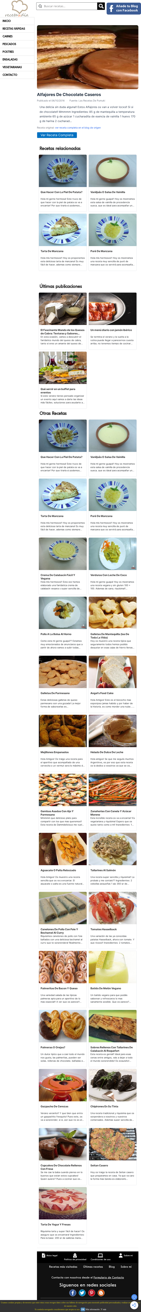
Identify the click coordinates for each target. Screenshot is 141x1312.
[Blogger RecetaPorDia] (102, 1292)
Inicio (7, 21)
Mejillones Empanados (55, 752)
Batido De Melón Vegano (105, 988)
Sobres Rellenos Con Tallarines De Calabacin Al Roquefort (111, 1049)
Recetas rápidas (14, 28)
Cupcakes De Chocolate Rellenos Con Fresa (61, 1167)
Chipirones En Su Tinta (104, 1106)
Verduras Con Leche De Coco (108, 575)
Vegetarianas (12, 67)
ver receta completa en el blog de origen (78, 127)
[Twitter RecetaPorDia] (83, 1292)
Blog (112, 1266)
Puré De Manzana (101, 251)
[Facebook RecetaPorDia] (73, 1292)
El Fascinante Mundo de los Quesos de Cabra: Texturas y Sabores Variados (62, 331)
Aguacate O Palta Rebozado (58, 870)
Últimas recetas (93, 1266)
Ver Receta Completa (57, 135)
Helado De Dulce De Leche (106, 752)
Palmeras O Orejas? (53, 1047)
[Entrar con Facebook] (124, 9)
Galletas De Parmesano (55, 693)
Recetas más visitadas (63, 1266)
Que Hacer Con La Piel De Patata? (61, 192)
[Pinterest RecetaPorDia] (92, 1292)
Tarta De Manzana (52, 251)
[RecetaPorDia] (17, 8)
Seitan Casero (99, 1165)
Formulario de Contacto (109, 1277)
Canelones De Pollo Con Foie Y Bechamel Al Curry (59, 931)
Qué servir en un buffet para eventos (58, 390)
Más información (93, 1309)
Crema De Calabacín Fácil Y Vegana (58, 576)
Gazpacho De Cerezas (54, 1106)
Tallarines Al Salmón (103, 870)
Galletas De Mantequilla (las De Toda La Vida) (109, 635)
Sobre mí (126, 1266)
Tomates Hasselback (103, 929)
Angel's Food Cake (101, 693)
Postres (8, 51)
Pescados (9, 44)
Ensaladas (10, 59)
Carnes (8, 36)
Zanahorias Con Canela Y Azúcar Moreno (110, 813)
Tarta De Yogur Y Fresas (55, 1224)
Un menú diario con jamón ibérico (111, 330)
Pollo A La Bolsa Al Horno (56, 634)
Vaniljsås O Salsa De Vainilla (107, 192)
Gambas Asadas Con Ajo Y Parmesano (57, 813)
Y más (103, 1309)
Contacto (10, 74)
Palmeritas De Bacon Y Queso (59, 988)
